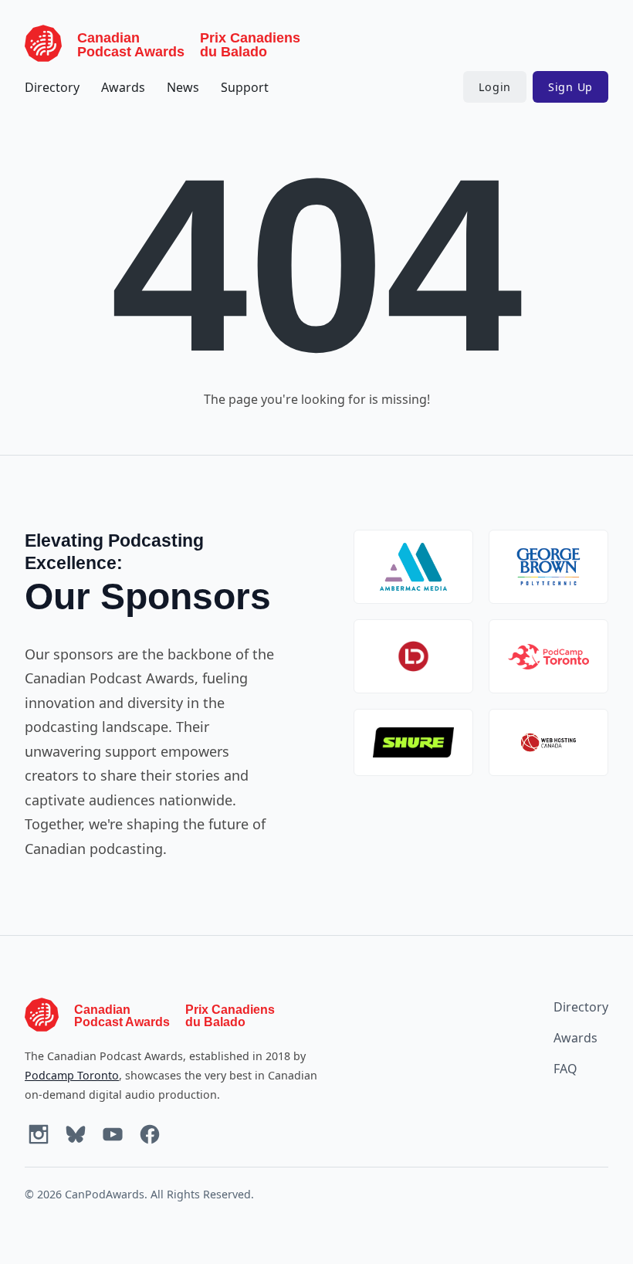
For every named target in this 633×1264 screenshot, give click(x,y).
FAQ (565, 1068)
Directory (52, 87)
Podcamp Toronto (72, 1075)
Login (495, 87)
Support (245, 87)
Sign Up (570, 87)
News (183, 87)
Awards (123, 87)
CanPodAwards (104, 1194)
